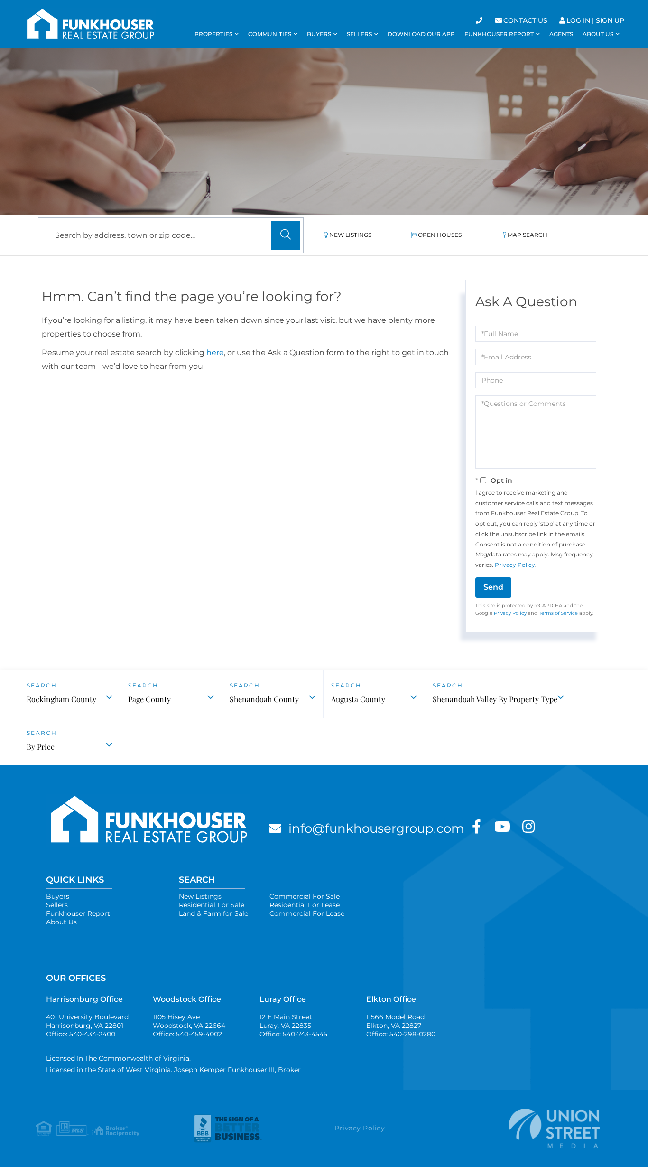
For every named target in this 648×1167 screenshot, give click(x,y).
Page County (149, 699)
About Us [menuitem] (598, 34)
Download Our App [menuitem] (421, 34)
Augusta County (358, 699)
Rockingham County (61, 699)
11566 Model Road (395, 1021)
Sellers (57, 905)
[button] (285, 235)
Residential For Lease (304, 905)
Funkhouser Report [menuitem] (499, 34)
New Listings (350, 234)
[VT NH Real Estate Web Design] (528, 1128)
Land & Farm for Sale (213, 913)
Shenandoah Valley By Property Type (495, 699)
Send (493, 587)
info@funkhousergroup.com (376, 828)
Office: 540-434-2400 (80, 1034)
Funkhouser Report (78, 913)
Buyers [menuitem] (319, 34)
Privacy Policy (515, 564)
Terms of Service (558, 613)
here (215, 352)
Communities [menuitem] (269, 34)
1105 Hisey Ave (189, 1021)
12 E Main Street (285, 1021)
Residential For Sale (211, 905)
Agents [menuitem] (561, 34)
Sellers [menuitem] (359, 34)
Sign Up (610, 20)
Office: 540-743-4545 (293, 1034)
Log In (578, 20)
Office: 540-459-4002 (187, 1034)
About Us (61, 922)
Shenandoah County (264, 699)
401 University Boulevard (87, 1021)
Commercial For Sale (304, 896)
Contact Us (525, 20)
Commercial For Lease (306, 913)
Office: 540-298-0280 (400, 1034)
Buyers (57, 896)
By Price (41, 747)
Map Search (527, 234)
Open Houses (440, 234)
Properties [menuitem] (213, 34)
